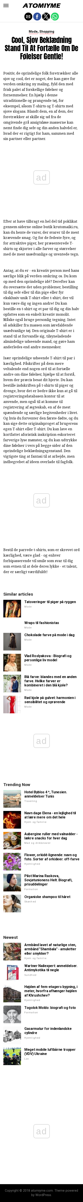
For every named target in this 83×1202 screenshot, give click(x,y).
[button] (6, 5)
